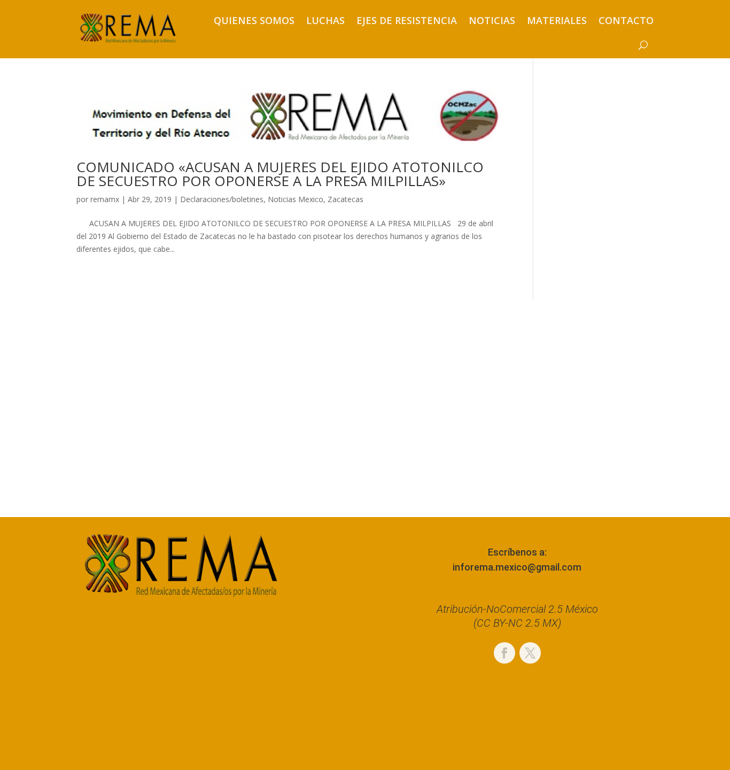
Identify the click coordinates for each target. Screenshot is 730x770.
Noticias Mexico (295, 199)
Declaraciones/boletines (221, 199)
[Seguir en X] (530, 653)
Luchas (325, 20)
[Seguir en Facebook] (504, 653)
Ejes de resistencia (406, 20)
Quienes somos (254, 20)
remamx (104, 199)
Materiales (557, 20)
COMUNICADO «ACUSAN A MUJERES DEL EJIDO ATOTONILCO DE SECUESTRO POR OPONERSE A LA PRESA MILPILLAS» (280, 173)
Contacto (626, 20)
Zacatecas (345, 199)
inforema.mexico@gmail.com (517, 567)
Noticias (492, 20)
